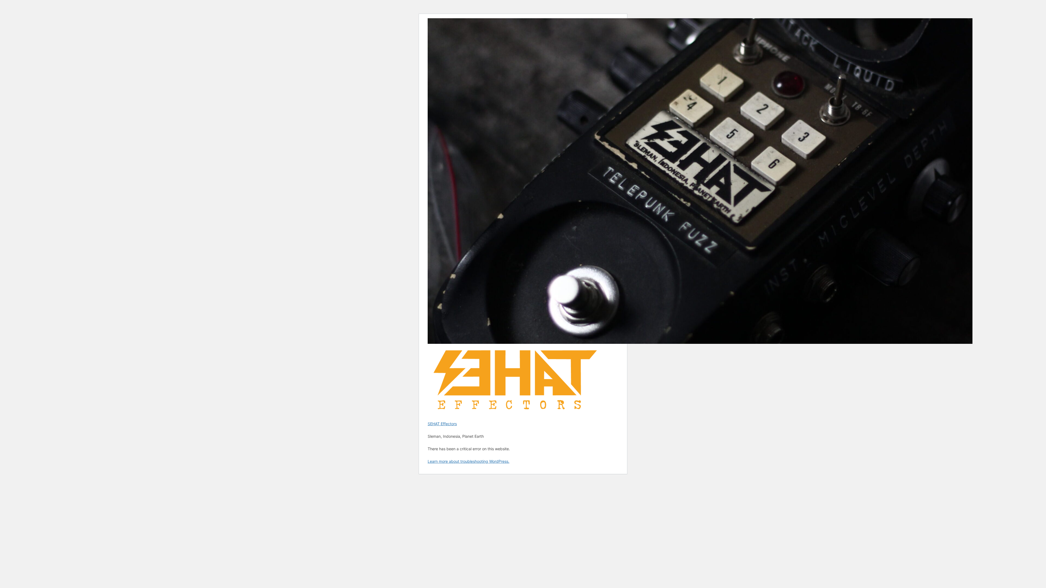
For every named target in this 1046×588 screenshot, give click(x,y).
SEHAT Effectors (442, 423)
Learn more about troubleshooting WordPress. (468, 461)
